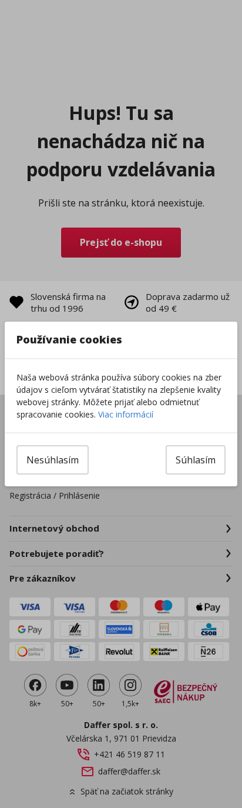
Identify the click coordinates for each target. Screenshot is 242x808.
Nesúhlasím (52, 459)
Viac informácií (125, 414)
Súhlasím (196, 459)
